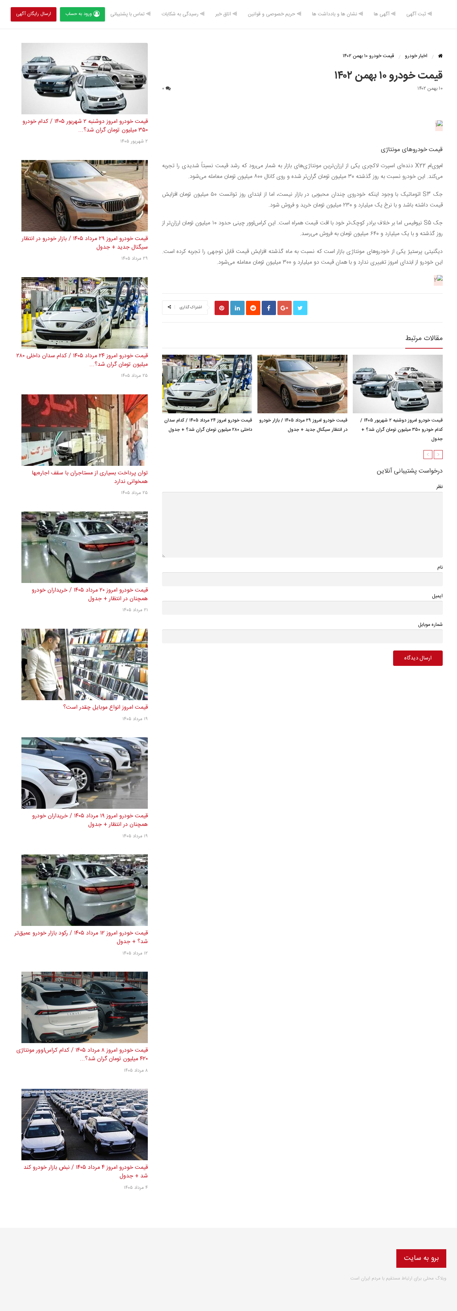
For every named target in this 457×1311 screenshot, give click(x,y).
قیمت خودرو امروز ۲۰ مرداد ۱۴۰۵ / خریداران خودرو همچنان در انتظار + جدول (90, 594)
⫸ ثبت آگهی (419, 14)
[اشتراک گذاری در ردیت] (253, 308)
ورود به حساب (78, 14)
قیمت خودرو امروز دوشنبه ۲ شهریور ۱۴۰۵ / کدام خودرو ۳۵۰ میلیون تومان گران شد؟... (85, 126)
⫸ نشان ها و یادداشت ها (337, 14)
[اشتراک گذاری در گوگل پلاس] (284, 308)
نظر (439, 487)
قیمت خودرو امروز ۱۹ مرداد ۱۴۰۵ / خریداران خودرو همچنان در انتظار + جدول (90, 820)
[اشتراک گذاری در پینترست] (222, 308)
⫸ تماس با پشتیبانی (130, 14)
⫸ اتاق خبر (226, 14)
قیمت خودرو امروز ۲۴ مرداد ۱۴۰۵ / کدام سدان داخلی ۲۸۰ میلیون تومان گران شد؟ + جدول (208, 425)
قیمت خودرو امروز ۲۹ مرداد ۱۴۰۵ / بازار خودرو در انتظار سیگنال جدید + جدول (303, 425)
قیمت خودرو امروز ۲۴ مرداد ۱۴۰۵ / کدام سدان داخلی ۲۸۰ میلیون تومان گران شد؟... (82, 360)
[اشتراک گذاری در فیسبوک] (269, 308)
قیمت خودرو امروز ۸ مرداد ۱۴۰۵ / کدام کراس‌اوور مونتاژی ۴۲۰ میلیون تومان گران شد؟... (82, 1055)
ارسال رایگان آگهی (33, 14)
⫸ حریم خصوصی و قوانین (274, 14)
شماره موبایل (430, 624)
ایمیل (437, 596)
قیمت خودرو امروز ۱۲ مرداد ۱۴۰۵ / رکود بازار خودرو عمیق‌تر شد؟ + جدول (81, 937)
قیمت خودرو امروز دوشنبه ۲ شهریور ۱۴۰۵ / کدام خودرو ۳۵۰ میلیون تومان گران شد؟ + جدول (401, 430)
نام (440, 567)
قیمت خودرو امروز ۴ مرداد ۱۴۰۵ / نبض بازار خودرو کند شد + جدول (86, 1172)
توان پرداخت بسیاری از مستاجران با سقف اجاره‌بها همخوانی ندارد (90, 477)
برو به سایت (421, 1258)
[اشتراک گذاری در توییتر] (300, 308)
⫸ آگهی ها (385, 14)
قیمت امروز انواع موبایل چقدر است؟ (105, 707)
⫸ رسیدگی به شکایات (183, 14)
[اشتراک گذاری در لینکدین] (237, 308)
